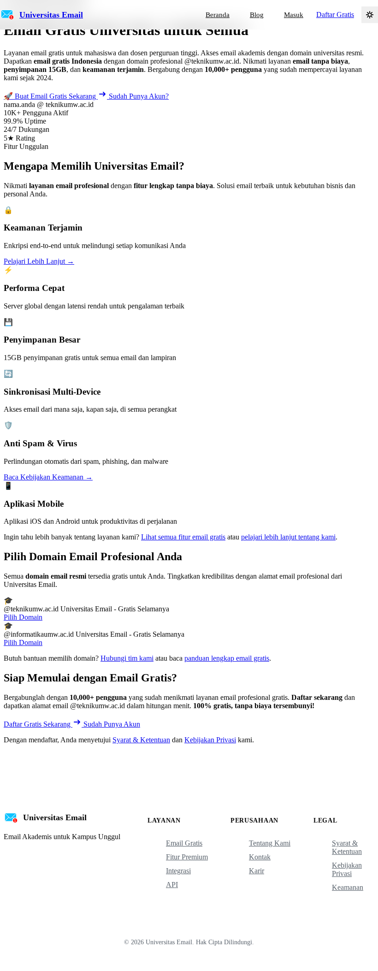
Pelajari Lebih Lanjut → (39, 261)
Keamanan (347, 887)
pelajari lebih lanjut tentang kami (288, 537)
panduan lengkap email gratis (226, 658)
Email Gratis (184, 843)
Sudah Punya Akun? (139, 96)
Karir (256, 871)
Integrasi (178, 871)
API (172, 884)
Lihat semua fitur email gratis (183, 537)
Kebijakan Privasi (210, 740)
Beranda (218, 14)
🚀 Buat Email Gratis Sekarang (51, 96)
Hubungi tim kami (127, 658)
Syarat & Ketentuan (141, 740)
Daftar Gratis (335, 14)
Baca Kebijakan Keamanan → (48, 477)
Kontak (260, 857)
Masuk (293, 14)
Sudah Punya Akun (111, 724)
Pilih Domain (23, 617)
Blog (257, 14)
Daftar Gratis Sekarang (38, 724)
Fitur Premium (187, 857)
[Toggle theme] (369, 14)
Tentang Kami (269, 843)
